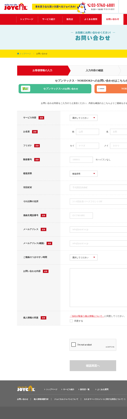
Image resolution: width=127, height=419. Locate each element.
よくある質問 (90, 19)
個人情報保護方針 (41, 399)
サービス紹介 (48, 19)
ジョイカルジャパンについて (66, 399)
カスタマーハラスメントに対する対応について (103, 399)
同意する (78, 321)
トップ (25, 54)
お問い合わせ (112, 19)
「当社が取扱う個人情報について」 (87, 316)
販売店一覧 (69, 19)
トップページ (26, 19)
